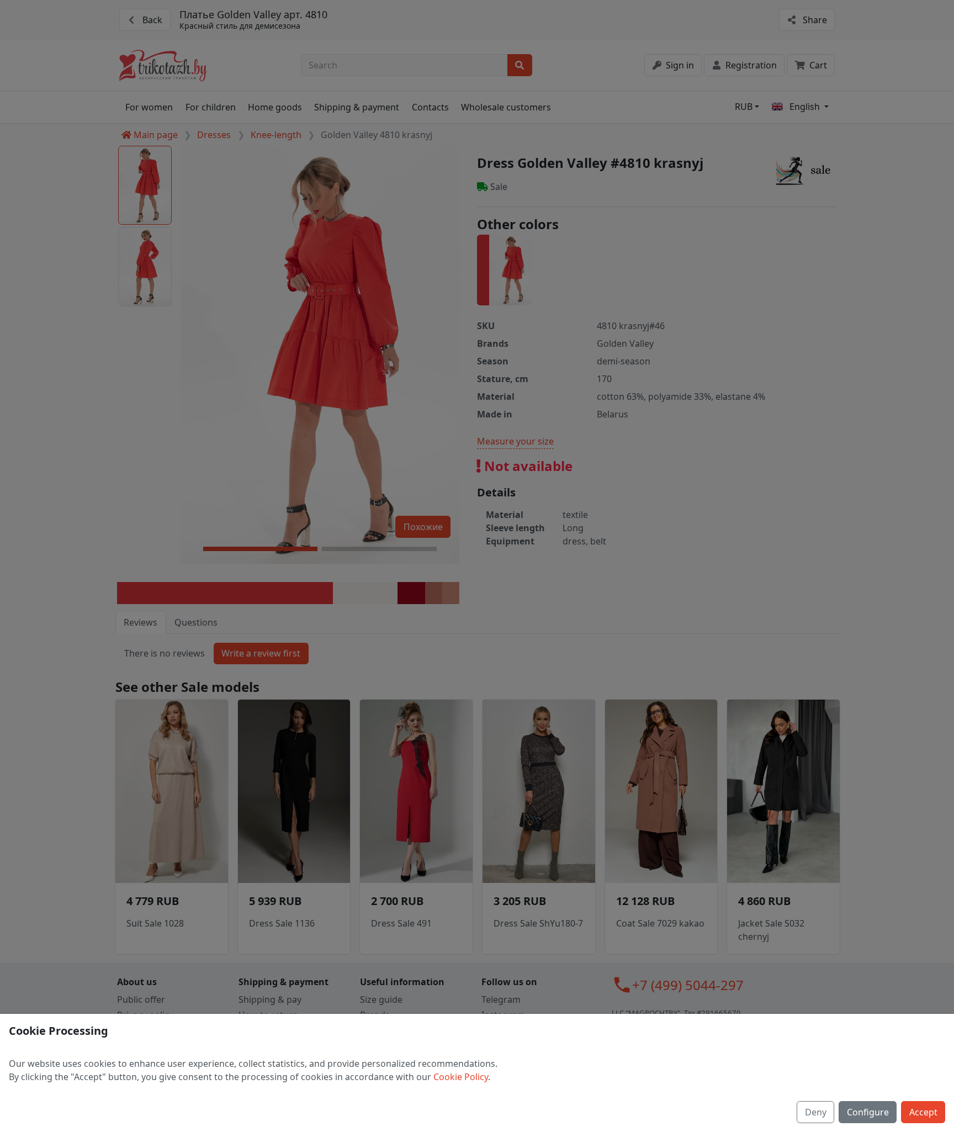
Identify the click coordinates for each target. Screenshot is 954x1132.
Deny (815, 1112)
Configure (868, 1112)
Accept (923, 1112)
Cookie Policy (460, 1077)
